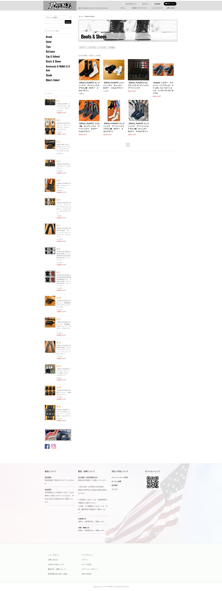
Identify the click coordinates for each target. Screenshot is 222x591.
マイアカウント (130, 4)
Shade (49, 75)
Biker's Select (53, 80)
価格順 (91, 55)
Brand (49, 37)
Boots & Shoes (90, 16)
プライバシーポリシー (90, 569)
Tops (48, 47)
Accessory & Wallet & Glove (58, 68)
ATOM (88, 574)
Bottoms (50, 51)
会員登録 (157, 4)
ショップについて (157, 8)
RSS (83, 574)
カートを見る (87, 564)
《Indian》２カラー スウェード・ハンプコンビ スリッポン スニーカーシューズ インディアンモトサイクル (163, 88)
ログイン (145, 4)
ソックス (102, 47)
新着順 (98, 55)
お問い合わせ (170, 8)
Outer (49, 42)
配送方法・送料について (57, 569)
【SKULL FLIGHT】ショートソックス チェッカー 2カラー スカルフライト (113, 85)
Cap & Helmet (53, 56)
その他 (111, 47)
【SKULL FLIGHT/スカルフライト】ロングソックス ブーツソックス (139, 85)
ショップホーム (53, 555)
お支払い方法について (56, 564)
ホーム (123, 8)
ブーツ (82, 47)
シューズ (92, 47)
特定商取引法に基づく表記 (57, 574)
